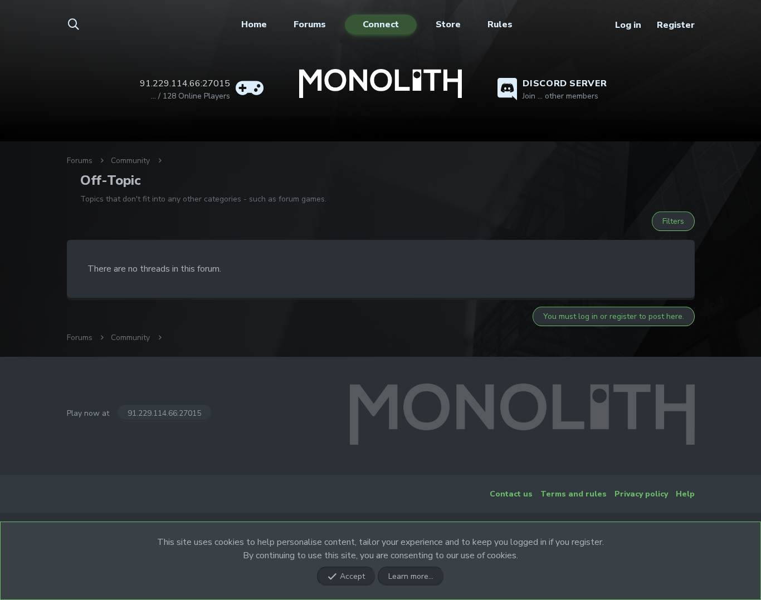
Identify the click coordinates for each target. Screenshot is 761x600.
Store (448, 24)
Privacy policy (641, 494)
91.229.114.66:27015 (164, 413)
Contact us (511, 494)
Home (254, 24)
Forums (310, 24)
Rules (500, 24)
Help (685, 494)
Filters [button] (673, 221)
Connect (381, 24)
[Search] (80, 24)
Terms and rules (573, 494)
